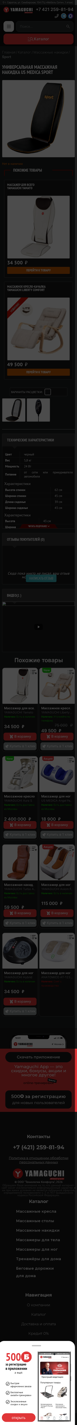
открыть (18, 1417)
